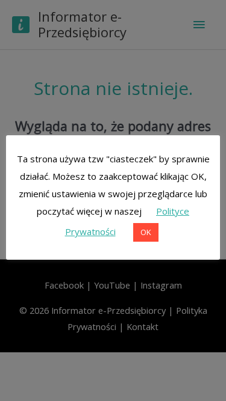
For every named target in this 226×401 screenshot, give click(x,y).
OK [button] (145, 232)
